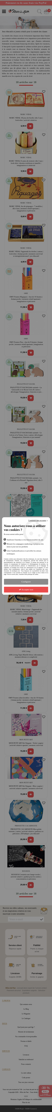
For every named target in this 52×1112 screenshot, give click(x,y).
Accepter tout (27, 590)
